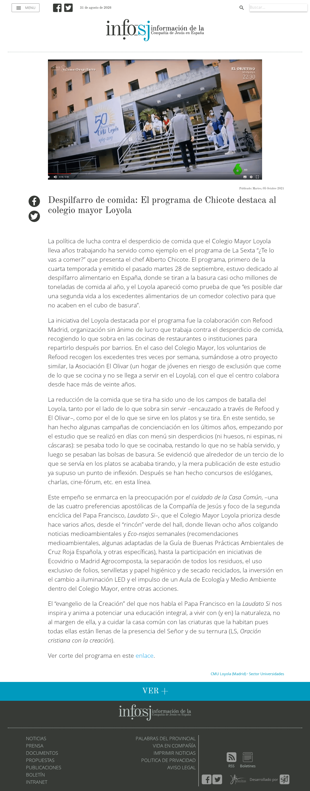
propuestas (40, 760)
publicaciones (43, 768)
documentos (42, 753)
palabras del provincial (166, 739)
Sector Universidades (266, 674)
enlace (145, 656)
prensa (34, 746)
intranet (36, 782)
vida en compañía (174, 746)
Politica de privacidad (168, 760)
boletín (35, 775)
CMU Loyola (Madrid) (228, 674)
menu (25, 8)
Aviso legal (181, 768)
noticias (36, 739)
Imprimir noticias (175, 753)
